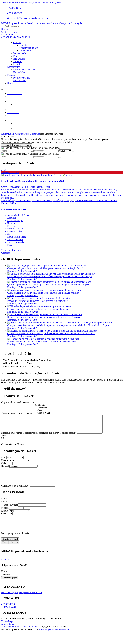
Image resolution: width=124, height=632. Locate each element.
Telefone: (5, 574)
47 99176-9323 (14, 13)
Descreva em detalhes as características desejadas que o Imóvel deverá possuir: (38, 432)
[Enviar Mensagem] (59, 157)
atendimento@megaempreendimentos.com (27, 18)
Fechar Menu (19, 72)
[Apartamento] (46, 408)
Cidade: (5, 463)
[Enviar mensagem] (73, 151)
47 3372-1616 (14, 8)
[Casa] (46, 410)
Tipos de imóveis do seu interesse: (17, 413)
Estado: (4, 460)
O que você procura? (11, 402)
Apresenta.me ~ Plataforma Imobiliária (19, 626)
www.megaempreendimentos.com (55, 629)
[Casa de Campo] (46, 413)
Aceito (28, 145)
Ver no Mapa (7, 621)
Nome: (4, 498)
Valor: (4, 435)
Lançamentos (19, 69)
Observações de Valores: (13, 444)
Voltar (4, 542)
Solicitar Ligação (9, 578)
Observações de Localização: (15, 485)
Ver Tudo (31, 69)
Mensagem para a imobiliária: (15, 533)
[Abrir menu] (2, 88)
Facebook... (6, 559)
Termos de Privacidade (12, 145)
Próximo (14, 542)
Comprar (5, 252)
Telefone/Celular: (9, 505)
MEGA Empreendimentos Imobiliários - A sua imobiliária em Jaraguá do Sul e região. (42, 23)
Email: (4, 501)
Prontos (17, 77)
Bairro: (4, 466)
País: (3, 457)
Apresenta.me (7, 624)
